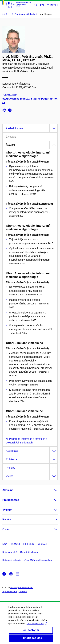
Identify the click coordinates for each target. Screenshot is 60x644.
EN (42, 5)
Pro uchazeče (10, 500)
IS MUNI (15, 544)
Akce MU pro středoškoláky (38, 560)
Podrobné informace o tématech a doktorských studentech (26, 440)
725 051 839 (9, 94)
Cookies (23, 591)
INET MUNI (29, 544)
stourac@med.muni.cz (16, 98)
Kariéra (6, 519)
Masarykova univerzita (21, 587)
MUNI (5, 544)
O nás (5, 529)
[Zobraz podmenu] (52, 490)
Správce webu (9, 591)
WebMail (42, 544)
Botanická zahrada (11, 560)
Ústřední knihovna (29, 552)
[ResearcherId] (5, 110)
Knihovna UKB (9, 552)
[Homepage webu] (16, 4)
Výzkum (7, 509)
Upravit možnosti (35, 623)
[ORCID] (10, 110)
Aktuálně (7, 490)
